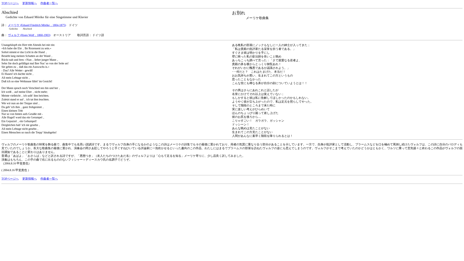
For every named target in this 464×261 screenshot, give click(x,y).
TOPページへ (10, 3)
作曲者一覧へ (49, 3)
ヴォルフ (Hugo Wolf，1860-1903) (29, 35)
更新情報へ (29, 3)
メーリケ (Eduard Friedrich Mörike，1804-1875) (37, 25)
